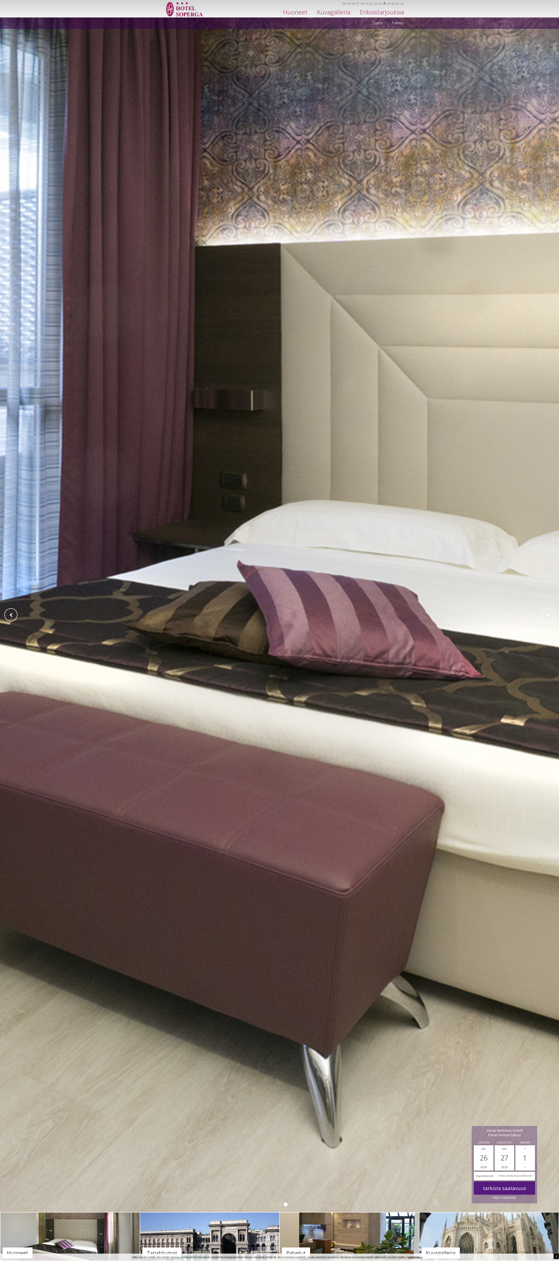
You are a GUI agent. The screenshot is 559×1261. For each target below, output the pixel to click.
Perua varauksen (504, 1198)
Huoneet (295, 12)
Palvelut (398, 23)
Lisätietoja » (415, 1257)
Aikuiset (525, 1142)
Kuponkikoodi (484, 1176)
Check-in (484, 1142)
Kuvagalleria (333, 12)
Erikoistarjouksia (382, 12)
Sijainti (377, 23)
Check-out (504, 1142)
